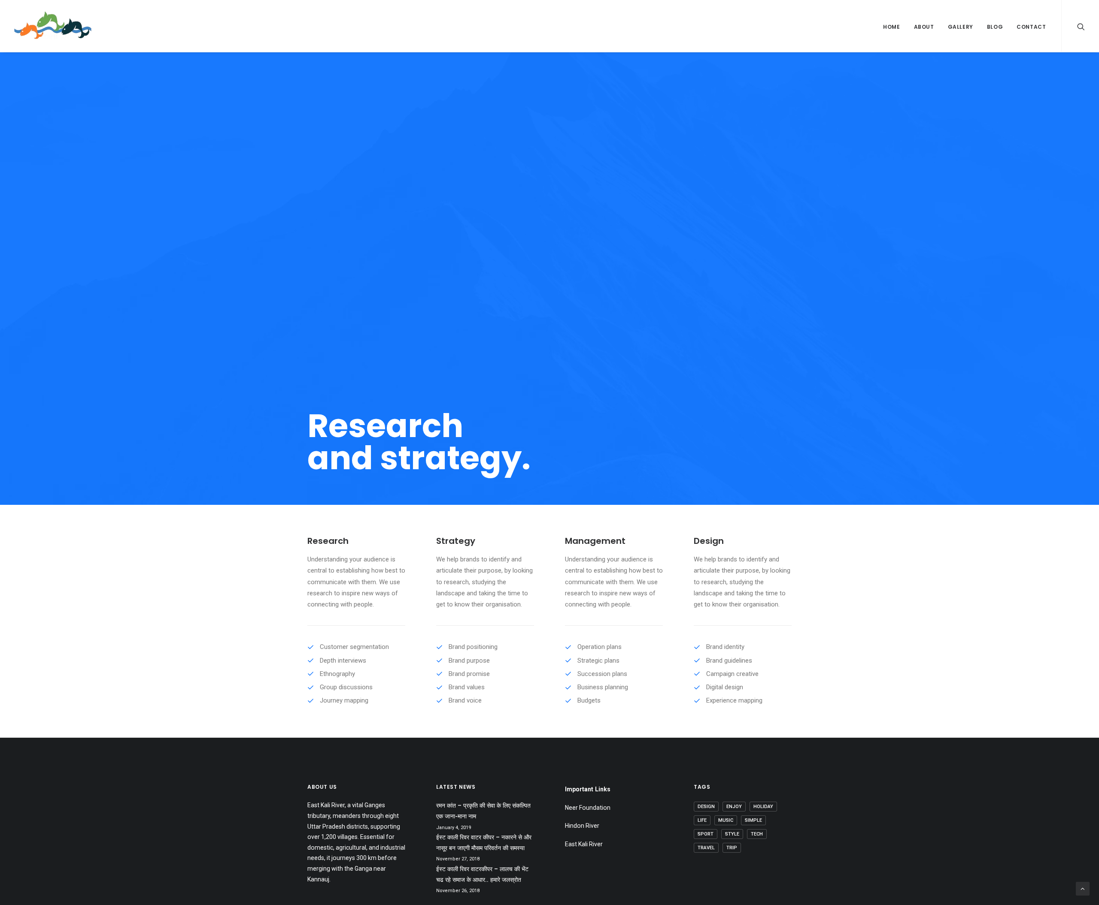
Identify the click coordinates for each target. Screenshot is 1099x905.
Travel (706, 848)
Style (732, 834)
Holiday (763, 806)
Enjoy (734, 806)
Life (702, 820)
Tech (757, 834)
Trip (731, 848)
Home (891, 26)
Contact (1031, 26)
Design (706, 806)
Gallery (960, 26)
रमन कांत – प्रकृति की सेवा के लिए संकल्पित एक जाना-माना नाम (483, 811)
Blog (995, 26)
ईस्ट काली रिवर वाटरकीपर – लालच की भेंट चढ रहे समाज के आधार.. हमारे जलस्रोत (482, 874)
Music (725, 820)
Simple (753, 820)
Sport (705, 834)
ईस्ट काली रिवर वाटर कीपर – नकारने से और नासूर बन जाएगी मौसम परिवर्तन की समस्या (483, 842)
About (924, 26)
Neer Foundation (587, 807)
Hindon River (582, 825)
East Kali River (584, 844)
